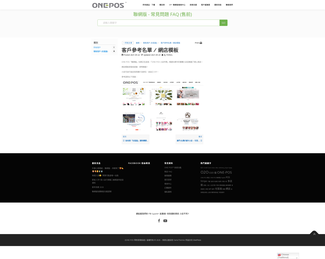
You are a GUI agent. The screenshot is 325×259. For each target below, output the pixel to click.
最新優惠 (228, 185)
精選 (224, 189)
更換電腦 (222, 185)
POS (228, 177)
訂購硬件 (168, 188)
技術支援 (193, 5)
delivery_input (223, 168)
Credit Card (207, 168)
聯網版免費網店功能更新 (102, 191)
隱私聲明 (168, 192)
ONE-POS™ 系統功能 (172, 167)
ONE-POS (224, 172)
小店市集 (213, 185)
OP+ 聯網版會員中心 (177, 5)
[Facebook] (159, 220)
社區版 (218, 188)
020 (202, 168)
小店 (208, 185)
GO (223, 22)
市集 (217, 185)
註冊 (209, 192)
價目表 (162, 5)
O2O (205, 172)
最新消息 (218, 5)
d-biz (213, 168)
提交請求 (168, 179)
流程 (206, 189)
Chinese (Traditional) (283, 256)
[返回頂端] (314, 234)
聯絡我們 (229, 5)
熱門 (210, 189)
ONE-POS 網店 (205, 178)
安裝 (204, 185)
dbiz (216, 168)
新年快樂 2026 (98, 187)
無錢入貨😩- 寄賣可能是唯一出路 (105, 175)
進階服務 (168, 175)
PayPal (223, 178)
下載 (208, 181)
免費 (219, 181)
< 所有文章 (128, 43)
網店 (228, 188)
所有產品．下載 (149, 5)
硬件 (213, 189)
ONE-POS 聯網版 (215, 178)
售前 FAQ (168, 171)
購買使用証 (214, 192)
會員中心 (168, 183)
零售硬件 (221, 192)
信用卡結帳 (214, 181)
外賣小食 (224, 181)
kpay (230, 168)
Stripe (204, 181)
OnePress (197, 240)
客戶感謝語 (205, 5)
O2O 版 (213, 172)
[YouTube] (165, 220)
